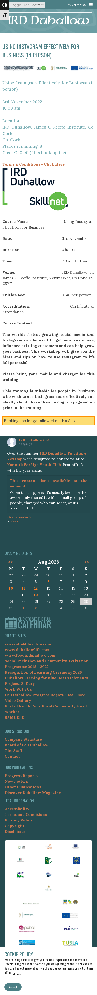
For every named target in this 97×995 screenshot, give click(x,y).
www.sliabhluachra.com (28, 644)
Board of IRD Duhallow (26, 744)
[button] (77, 4)
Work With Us (18, 689)
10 (11, 588)
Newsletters (16, 781)
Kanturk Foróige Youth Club (34, 464)
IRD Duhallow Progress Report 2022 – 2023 (45, 694)
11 (23, 588)
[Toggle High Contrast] (4, 5)
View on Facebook (19, 517)
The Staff (13, 750)
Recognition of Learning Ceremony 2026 (43, 672)
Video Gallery (18, 700)
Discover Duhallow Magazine (33, 792)
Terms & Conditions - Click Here (33, 164)
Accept (13, 987)
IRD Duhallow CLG (34, 440)
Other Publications (23, 787)
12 (36, 588)
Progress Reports (21, 775)
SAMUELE (14, 717)
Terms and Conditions (26, 814)
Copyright (14, 825)
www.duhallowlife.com (27, 649)
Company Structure (23, 739)
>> (86, 562)
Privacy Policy (19, 820)
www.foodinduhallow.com (30, 655)
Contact (12, 756)
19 (36, 594)
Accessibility (17, 808)
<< (10, 562)
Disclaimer (15, 831)
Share (14, 521)
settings (16, 973)
